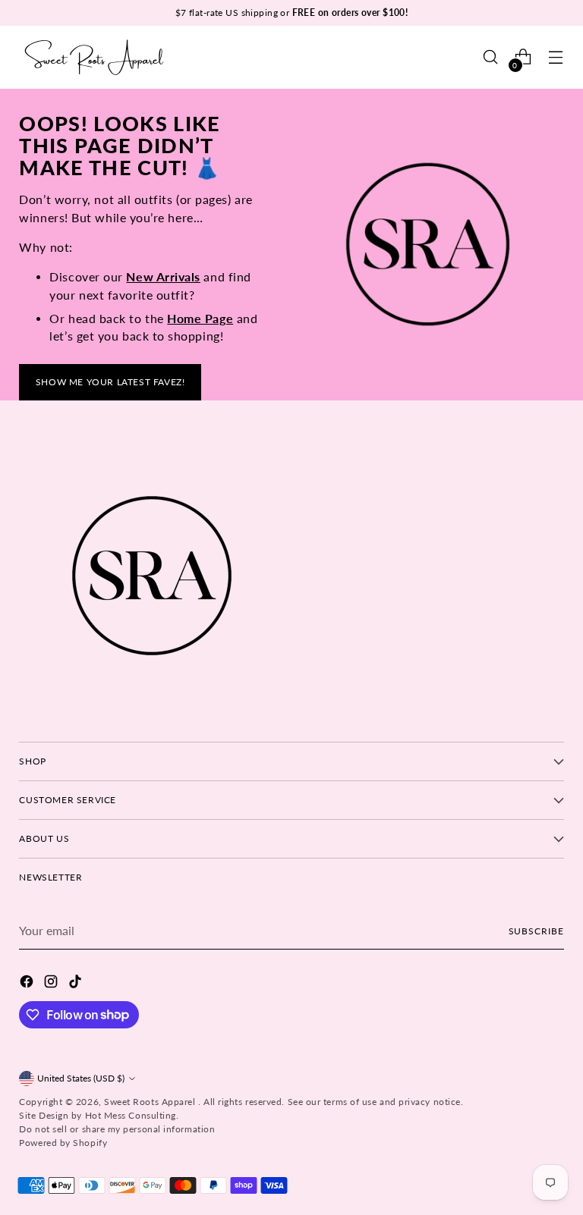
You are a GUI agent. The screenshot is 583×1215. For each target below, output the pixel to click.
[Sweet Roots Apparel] (95, 57)
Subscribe (536, 931)
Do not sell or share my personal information (117, 1129)
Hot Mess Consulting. (132, 1115)
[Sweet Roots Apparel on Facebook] (28, 984)
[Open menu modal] (556, 57)
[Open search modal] (490, 57)
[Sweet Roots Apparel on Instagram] (52, 984)
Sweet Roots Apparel (151, 1101)
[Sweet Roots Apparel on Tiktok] (77, 984)
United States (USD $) (80, 1078)
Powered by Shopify (63, 1142)
